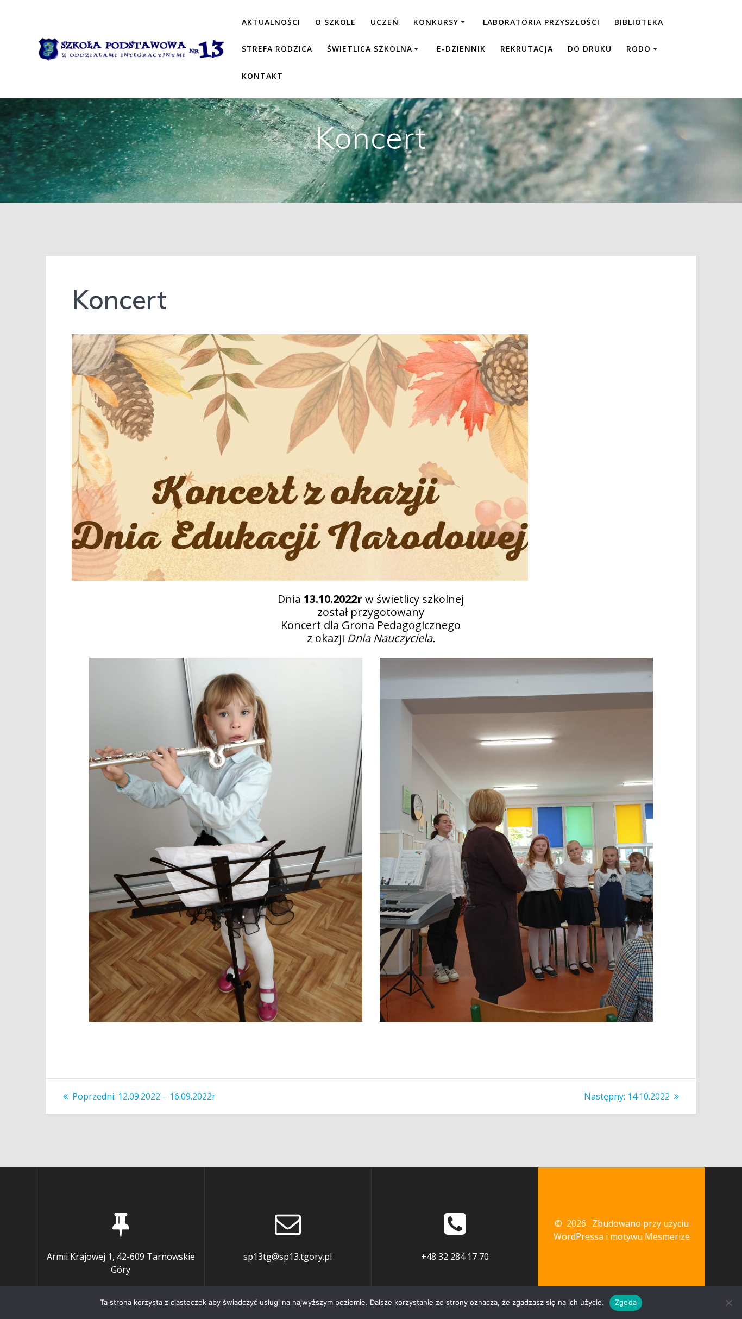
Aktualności (271, 22)
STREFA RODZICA (277, 48)
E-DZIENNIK (461, 48)
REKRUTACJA (526, 48)
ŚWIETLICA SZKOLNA (369, 48)
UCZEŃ (384, 22)
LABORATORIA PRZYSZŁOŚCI (541, 22)
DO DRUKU (590, 48)
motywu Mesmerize (650, 1236)
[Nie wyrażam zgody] (728, 1302)
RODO (638, 48)
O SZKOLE (335, 22)
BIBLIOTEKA (638, 22)
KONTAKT (262, 76)
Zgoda (626, 1302)
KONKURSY (435, 22)
